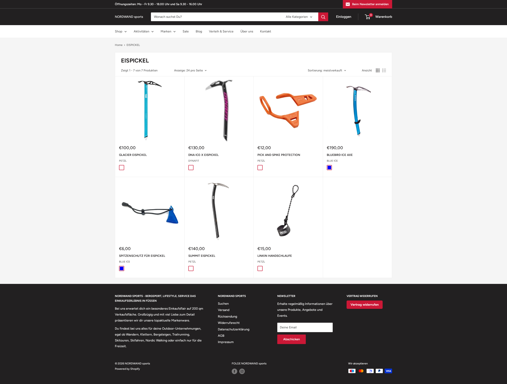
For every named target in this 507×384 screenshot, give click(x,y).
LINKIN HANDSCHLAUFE (274, 256)
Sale (186, 31)
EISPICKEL (133, 45)
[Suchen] (323, 16)
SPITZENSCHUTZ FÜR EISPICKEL (142, 256)
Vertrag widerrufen (365, 304)
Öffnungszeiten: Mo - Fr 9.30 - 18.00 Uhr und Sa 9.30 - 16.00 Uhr (158, 4)
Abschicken (291, 339)
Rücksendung (227, 316)
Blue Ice (332, 160)
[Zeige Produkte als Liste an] (384, 70)
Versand (223, 310)
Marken (166, 31)
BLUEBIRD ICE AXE (340, 155)
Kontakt (265, 31)
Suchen (223, 303)
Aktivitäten (141, 31)
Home (119, 45)
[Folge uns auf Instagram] (242, 371)
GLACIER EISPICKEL (133, 155)
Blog (199, 31)
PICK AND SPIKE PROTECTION (278, 155)
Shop (118, 31)
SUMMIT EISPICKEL (201, 256)
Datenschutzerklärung (233, 329)
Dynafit (193, 160)
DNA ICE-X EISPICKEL (203, 155)
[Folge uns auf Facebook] (234, 371)
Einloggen (343, 17)
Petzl (123, 160)
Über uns (246, 31)
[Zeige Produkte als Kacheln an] (377, 70)
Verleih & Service (221, 31)
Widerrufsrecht (229, 323)
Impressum (226, 342)
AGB (221, 336)
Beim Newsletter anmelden (370, 4)
